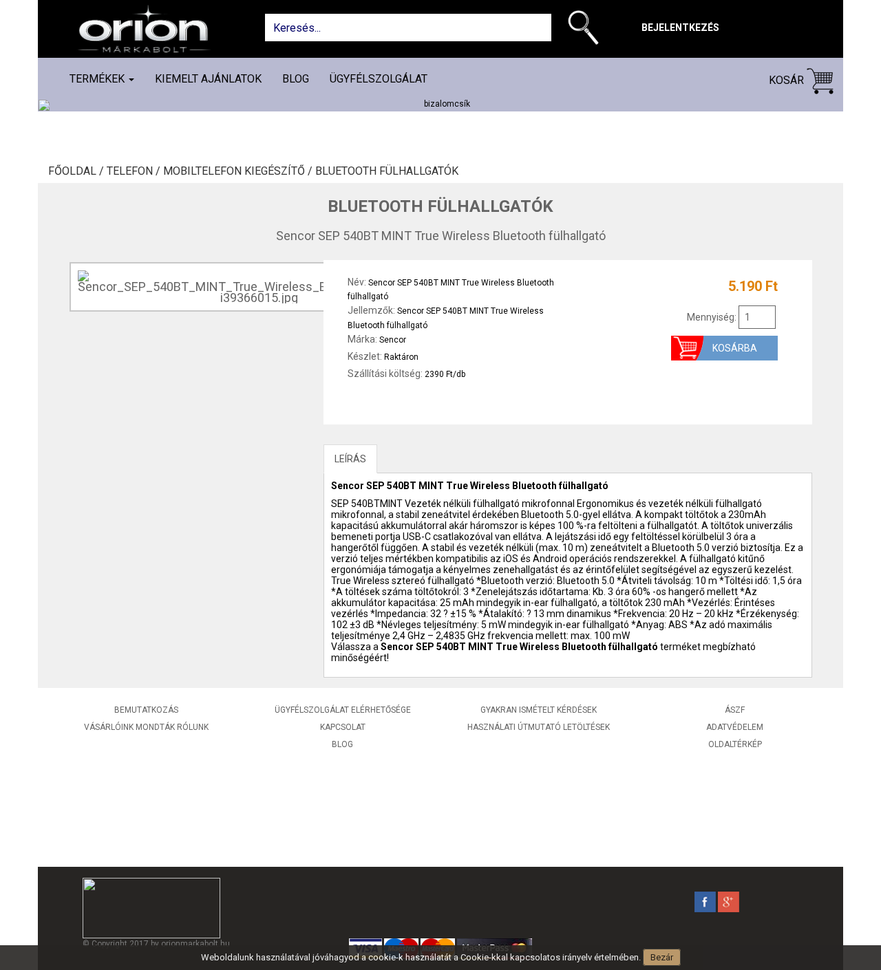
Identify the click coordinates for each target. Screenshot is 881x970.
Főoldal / (77, 171)
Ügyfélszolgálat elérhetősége (343, 710)
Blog (295, 78)
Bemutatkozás (146, 710)
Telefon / (135, 171)
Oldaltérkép (735, 744)
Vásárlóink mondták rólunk (146, 727)
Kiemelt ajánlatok (208, 78)
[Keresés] (587, 30)
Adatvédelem (734, 727)
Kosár (788, 80)
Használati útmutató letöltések (538, 727)
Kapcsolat (342, 727)
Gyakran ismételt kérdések (538, 710)
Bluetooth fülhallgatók (386, 171)
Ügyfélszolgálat (378, 78)
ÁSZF (735, 710)
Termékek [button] (98, 78)
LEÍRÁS (350, 458)
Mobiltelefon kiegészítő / (239, 171)
